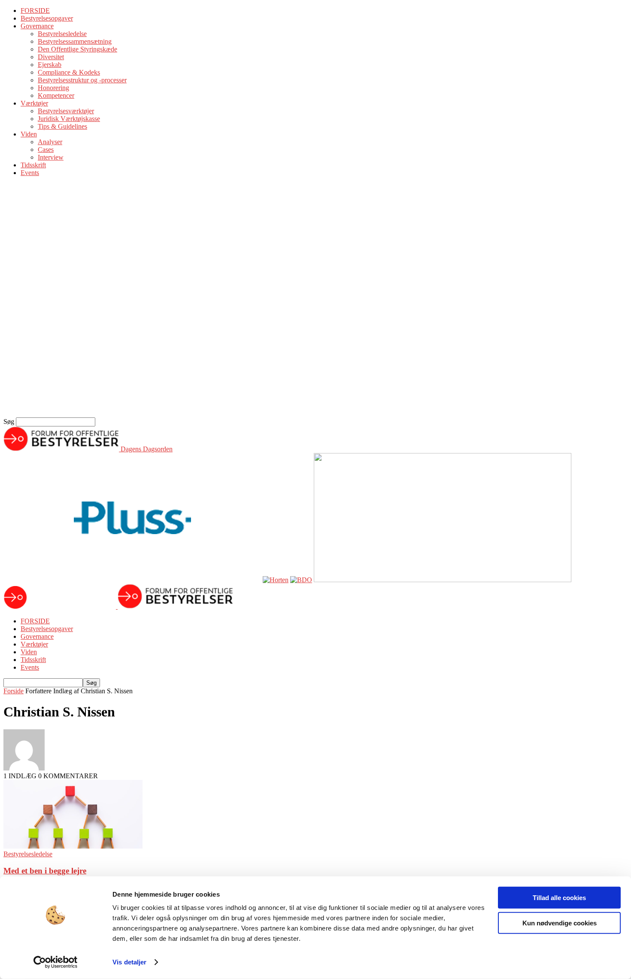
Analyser (50, 141)
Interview (51, 157)
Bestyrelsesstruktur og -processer (82, 80)
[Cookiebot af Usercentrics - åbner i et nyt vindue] (55, 962)
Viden (29, 134)
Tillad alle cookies (559, 897)
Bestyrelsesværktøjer (66, 111)
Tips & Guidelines (62, 126)
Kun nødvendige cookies (559, 922)
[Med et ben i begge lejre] (73, 846)
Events (30, 172)
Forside (13, 691)
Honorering (53, 87)
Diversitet (51, 56)
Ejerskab (49, 64)
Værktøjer (34, 103)
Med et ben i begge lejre (44, 870)
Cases (46, 149)
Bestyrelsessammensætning (75, 41)
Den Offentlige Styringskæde (77, 49)
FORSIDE (35, 10)
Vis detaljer (129, 962)
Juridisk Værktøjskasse (69, 118)
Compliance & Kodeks (69, 72)
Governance (37, 26)
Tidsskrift (33, 165)
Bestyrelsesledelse (62, 33)
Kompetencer (56, 95)
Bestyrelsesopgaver (47, 18)
